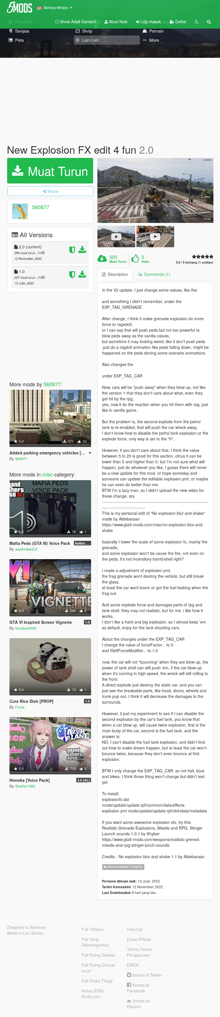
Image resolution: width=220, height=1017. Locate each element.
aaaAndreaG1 (26, 549)
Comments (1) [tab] (156, 274)
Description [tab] (116, 274)
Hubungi (134, 929)
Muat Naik (117, 21)
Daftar (180, 21)
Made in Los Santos (25, 933)
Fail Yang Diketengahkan (95, 942)
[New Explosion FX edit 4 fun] (155, 190)
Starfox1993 (25, 786)
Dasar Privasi (139, 939)
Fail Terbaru (93, 929)
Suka (145, 261)
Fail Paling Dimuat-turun (99, 968)
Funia (19, 707)
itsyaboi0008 (25, 628)
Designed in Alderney (26, 927)
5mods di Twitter (146, 975)
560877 (40, 207)
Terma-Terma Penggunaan (139, 952)
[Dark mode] (197, 21)
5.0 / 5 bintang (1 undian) (194, 262)
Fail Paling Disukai (98, 955)
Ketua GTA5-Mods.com (93, 993)
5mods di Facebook (138, 988)
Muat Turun (56, 170)
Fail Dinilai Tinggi (97, 981)
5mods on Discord (138, 1003)
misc (47, 474)
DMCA (133, 965)
